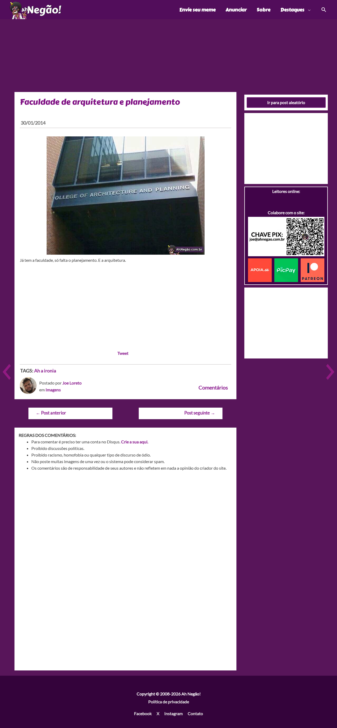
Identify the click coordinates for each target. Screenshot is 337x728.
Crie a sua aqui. (134, 441)
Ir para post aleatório (286, 102)
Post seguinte (199, 413)
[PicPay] (287, 269)
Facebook (143, 713)
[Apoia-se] (261, 269)
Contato (195, 713)
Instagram (173, 713)
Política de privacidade (168, 701)
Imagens (53, 389)
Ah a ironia (45, 370)
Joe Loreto (72, 382)
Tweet (122, 353)
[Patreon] (312, 269)
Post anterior (51, 413)
